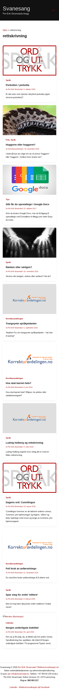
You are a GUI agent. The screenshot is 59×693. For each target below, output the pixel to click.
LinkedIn (13, 687)
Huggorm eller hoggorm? (20, 144)
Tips (7, 199)
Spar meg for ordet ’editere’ (22, 594)
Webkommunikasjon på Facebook (34, 687)
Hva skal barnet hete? (18, 383)
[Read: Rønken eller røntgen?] (29, 242)
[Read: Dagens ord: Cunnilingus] (29, 477)
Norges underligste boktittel (22, 627)
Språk (8, 80)
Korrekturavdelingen (14, 319)
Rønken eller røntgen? (19, 267)
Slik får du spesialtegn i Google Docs (27, 204)
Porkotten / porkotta (17, 85)
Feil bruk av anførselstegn (21, 568)
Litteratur (9, 623)
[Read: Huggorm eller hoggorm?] (29, 120)
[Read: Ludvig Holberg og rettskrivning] (29, 418)
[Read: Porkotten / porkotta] (29, 60)
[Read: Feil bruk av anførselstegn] (29, 544)
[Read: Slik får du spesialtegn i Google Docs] (29, 180)
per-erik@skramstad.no (18, 674)
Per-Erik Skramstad (27, 667)
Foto (8, 140)
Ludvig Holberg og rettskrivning (24, 442)
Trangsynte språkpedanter (21, 323)
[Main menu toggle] (53, 10)
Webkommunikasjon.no (47, 667)
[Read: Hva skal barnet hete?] (29, 358)
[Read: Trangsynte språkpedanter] (29, 299)
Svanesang (16, 8)
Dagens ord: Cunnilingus (20, 502)
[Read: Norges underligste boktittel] (13, 616)
